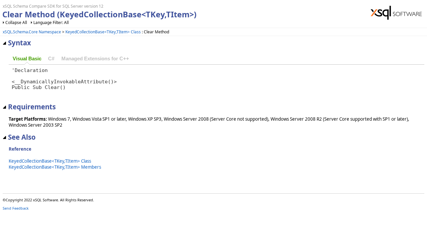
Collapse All (16, 22)
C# (51, 58)
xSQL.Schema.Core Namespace (32, 32)
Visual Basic (27, 58)
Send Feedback (16, 208)
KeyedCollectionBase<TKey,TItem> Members (55, 167)
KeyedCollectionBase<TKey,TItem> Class (103, 32)
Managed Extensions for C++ (95, 58)
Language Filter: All (51, 22)
